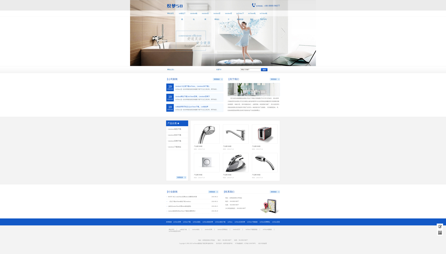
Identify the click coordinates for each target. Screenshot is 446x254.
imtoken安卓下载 (174, 135)
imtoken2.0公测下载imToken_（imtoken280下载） (192, 86)
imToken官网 (177, 222)
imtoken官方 (228, 16)
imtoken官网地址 (216, 16)
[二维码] (440, 233)
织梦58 (225, 243)
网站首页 (170, 13)
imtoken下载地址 (174, 147)
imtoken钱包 (193, 16)
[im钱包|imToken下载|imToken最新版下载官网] (191, 6)
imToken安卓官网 (240, 222)
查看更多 (217, 79)
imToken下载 (187, 222)
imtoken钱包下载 (174, 129)
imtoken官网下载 (174, 141)
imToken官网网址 (265, 222)
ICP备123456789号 (250, 243)
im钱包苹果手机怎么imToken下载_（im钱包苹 (191, 107)
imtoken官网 (205, 16)
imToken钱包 (196, 222)
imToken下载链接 (252, 222)
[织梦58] (229, 243)
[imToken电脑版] (440, 227)
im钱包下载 (182, 16)
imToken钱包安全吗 (263, 16)
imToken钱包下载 (220, 222)
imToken (230, 222)
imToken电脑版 (252, 16)
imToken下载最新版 (240, 16)
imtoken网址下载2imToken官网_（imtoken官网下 (192, 96)
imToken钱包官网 (208, 222)
